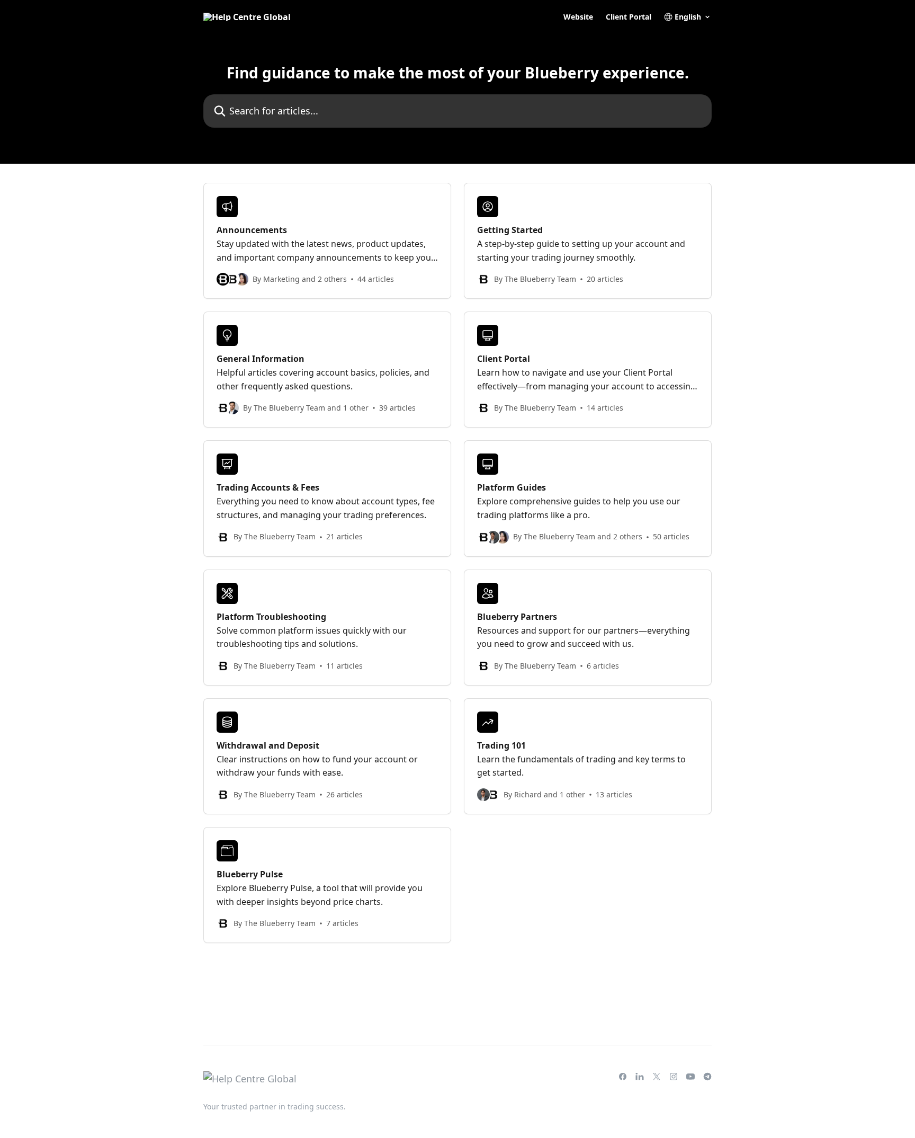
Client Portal (628, 17)
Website (578, 17)
